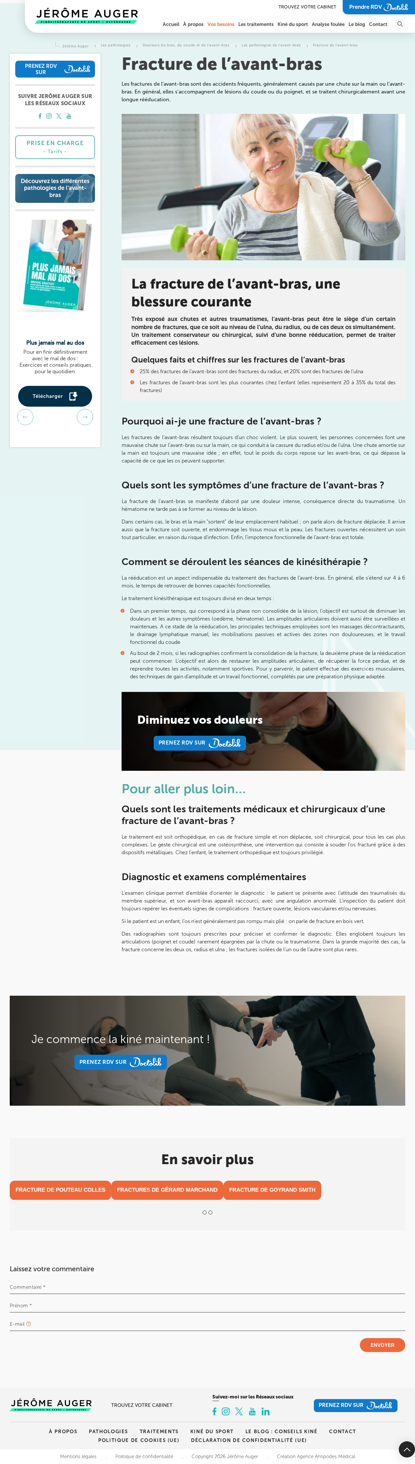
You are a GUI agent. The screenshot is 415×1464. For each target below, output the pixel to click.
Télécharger (48, 396)
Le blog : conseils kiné (281, 1431)
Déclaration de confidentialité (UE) (249, 1440)
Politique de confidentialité (144, 1456)
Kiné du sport (212, 1431)
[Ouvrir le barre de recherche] (400, 24)
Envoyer (383, 1345)
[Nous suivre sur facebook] (40, 116)
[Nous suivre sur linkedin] (265, 1412)
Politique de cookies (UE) (138, 1440)
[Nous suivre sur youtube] (69, 116)
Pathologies (108, 1431)
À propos (63, 1431)
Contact (342, 1431)
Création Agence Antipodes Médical (316, 1456)
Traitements (159, 1431)
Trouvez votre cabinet (307, 7)
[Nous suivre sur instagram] (49, 116)
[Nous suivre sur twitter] (59, 116)
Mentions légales (78, 1456)
